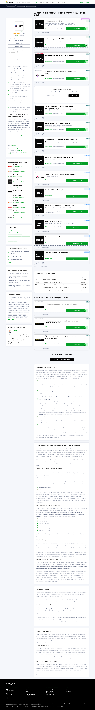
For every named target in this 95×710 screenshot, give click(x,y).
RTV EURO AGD (11, 306)
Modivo (20, 310)
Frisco (18, 316)
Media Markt (20, 302)
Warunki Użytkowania (71, 97)
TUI (28, 310)
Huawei (25, 302)
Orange (25, 310)
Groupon (27, 304)
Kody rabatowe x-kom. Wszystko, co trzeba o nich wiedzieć (19, 236)
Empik (10, 310)
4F (13, 310)
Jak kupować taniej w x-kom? (15, 234)
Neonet (21, 312)
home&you (13, 302)
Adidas (10, 316)
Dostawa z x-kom (12, 239)
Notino (24, 314)
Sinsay (20, 314)
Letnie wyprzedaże (11, 5)
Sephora (14, 308)
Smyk (26, 316)
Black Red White (21, 308)
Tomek (14, 330)
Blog (63, 2)
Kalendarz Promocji (31, 5)
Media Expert (16, 312)
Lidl (9, 302)
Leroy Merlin (27, 312)
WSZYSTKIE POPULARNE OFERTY (62, 359)
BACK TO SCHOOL (20, 5)
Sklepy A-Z (11, 319)
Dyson (22, 316)
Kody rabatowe (44, 2)
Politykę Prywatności (62, 97)
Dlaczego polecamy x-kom (14, 230)
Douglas (10, 308)
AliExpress (15, 304)
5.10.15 (14, 316)
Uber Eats (15, 314)
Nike (26, 308)
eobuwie (10, 304)
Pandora (10, 314)
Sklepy (58, 2)
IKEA (16, 310)
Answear (17, 306)
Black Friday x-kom (12, 241)
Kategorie (51, 2)
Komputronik (21, 304)
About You (22, 306)
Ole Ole (27, 306)
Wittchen (10, 312)
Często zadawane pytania (14, 232)
